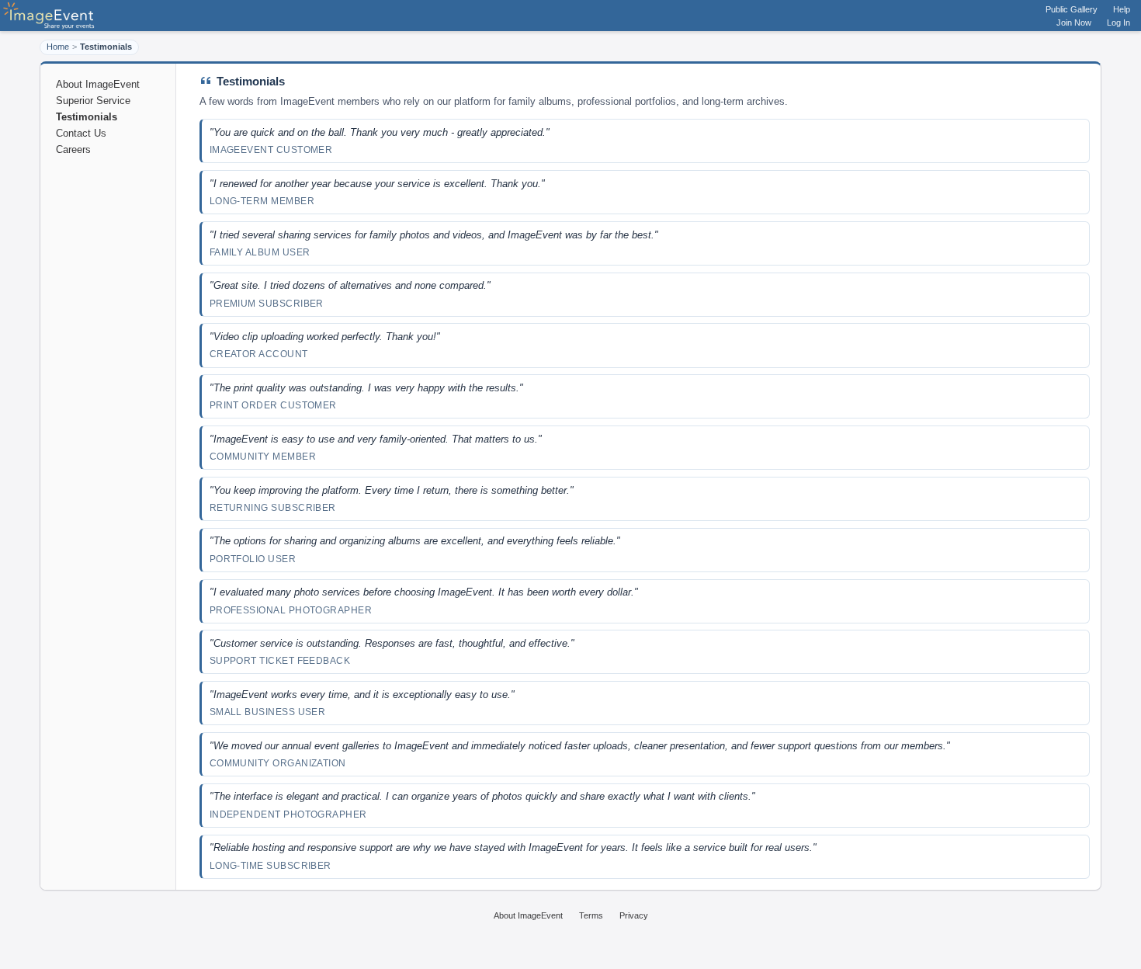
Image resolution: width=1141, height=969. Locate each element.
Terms (591, 915)
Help (1121, 9)
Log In (1118, 22)
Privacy (633, 915)
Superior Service (93, 100)
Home (58, 46)
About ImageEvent (98, 84)
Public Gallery (1072, 9)
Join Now (1073, 22)
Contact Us (81, 133)
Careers (73, 149)
